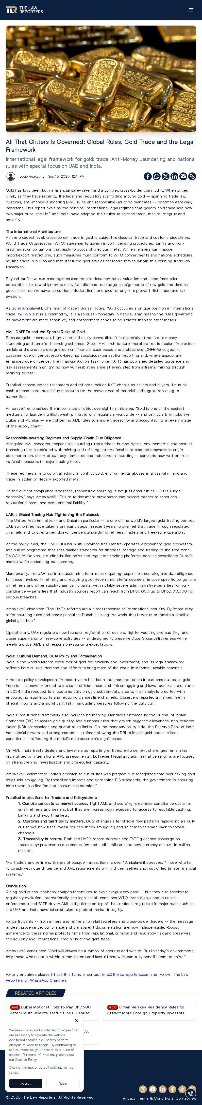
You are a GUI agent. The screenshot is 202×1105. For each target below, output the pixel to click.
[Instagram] (143, 1089)
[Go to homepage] (24, 9)
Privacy (129, 1098)
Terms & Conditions (156, 1098)
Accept (25, 1083)
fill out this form (65, 974)
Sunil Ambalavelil (27, 308)
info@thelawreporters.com (125, 974)
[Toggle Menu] (191, 10)
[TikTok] (182, 1089)
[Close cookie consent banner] (77, 1021)
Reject (63, 1083)
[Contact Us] (190, 1093)
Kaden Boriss (80, 308)
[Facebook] (172, 1089)
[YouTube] (153, 1089)
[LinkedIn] (163, 1089)
